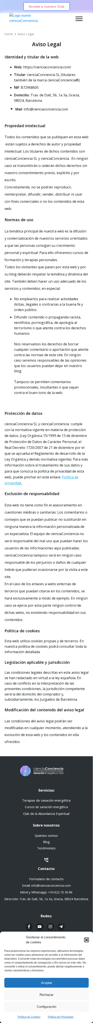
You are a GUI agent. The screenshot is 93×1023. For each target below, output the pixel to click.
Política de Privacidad (60, 1016)
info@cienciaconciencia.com (51, 885)
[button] (86, 940)
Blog (46, 842)
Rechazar (46, 995)
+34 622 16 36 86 (60, 892)
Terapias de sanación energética (46, 800)
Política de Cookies (29, 1016)
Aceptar (46, 983)
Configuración (46, 1006)
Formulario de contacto (46, 879)
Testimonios (46, 848)
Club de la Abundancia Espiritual (46, 813)
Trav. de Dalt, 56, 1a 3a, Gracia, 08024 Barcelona (53, 899)
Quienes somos (46, 835)
